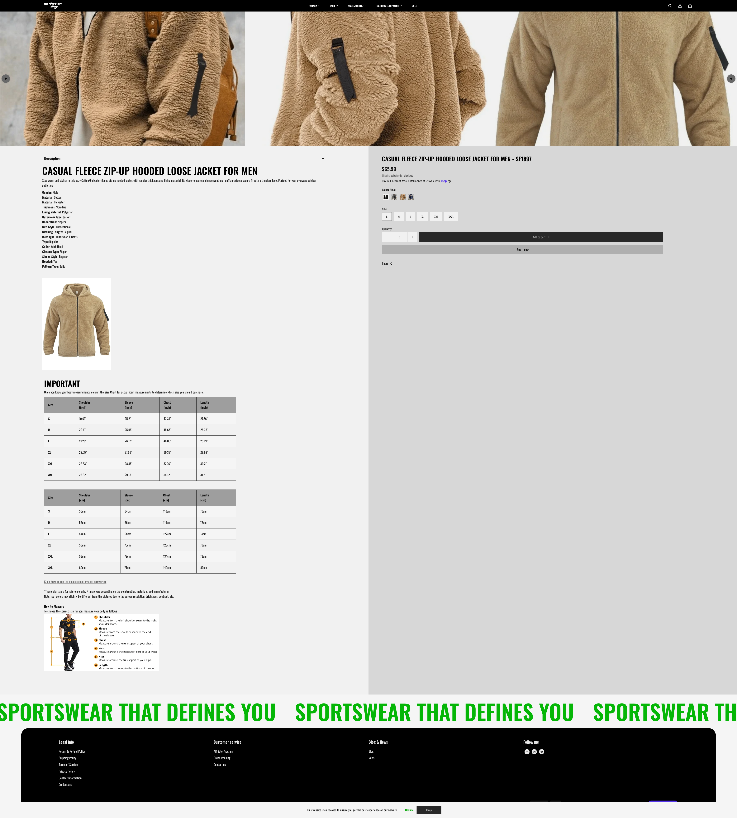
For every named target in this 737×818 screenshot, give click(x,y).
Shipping (386, 175)
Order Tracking (222, 757)
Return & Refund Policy (72, 751)
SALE (414, 6)
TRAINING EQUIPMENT (387, 6)
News (371, 757)
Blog (370, 751)
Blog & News (378, 742)
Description (52, 158)
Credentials (65, 784)
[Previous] (6, 78)
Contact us (220, 764)
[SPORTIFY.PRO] (53, 6)
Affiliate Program (223, 751)
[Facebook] (527, 751)
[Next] (731, 78)
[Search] (670, 5)
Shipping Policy (67, 757)
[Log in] (680, 5)
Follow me (531, 742)
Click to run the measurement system (75, 581)
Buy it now (523, 249)
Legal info (66, 742)
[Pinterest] (541, 751)
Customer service (227, 742)
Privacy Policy (67, 771)
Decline (409, 810)
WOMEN (313, 6)
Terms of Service (68, 764)
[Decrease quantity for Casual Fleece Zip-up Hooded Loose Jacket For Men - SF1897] (387, 237)
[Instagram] (534, 751)
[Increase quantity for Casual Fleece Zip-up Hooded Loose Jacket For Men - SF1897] (412, 237)
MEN (332, 6)
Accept (429, 810)
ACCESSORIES (355, 6)
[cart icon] (690, 5)
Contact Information (70, 778)
